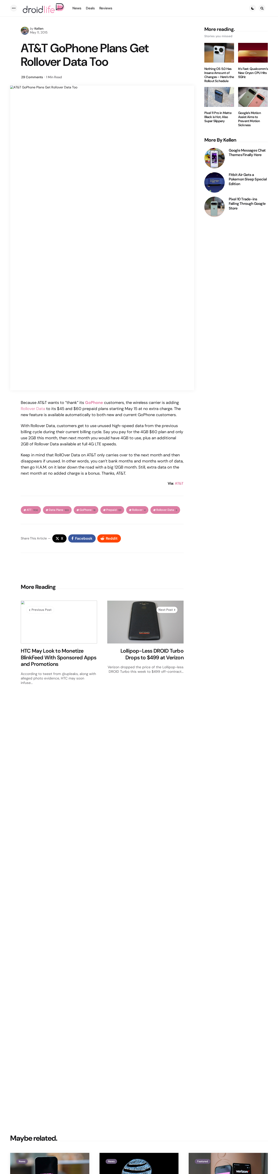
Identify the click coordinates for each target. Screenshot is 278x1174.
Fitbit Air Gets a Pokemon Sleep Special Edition (248, 179)
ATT (32, 510)
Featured (202, 1161)
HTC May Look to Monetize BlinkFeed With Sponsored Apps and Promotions (58, 657)
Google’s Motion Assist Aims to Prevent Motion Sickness (249, 119)
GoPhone (94, 402)
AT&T (179, 483)
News (22, 1161)
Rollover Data (33, 408)
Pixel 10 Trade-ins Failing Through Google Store (247, 203)
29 (32, 77)
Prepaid (113, 510)
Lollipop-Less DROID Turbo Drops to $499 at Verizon (152, 654)
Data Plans (59, 510)
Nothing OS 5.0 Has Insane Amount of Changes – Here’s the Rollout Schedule (219, 75)
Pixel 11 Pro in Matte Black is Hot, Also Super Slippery (217, 117)
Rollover (139, 510)
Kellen (38, 28)
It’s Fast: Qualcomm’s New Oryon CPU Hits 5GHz (253, 73)
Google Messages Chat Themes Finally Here (247, 152)
